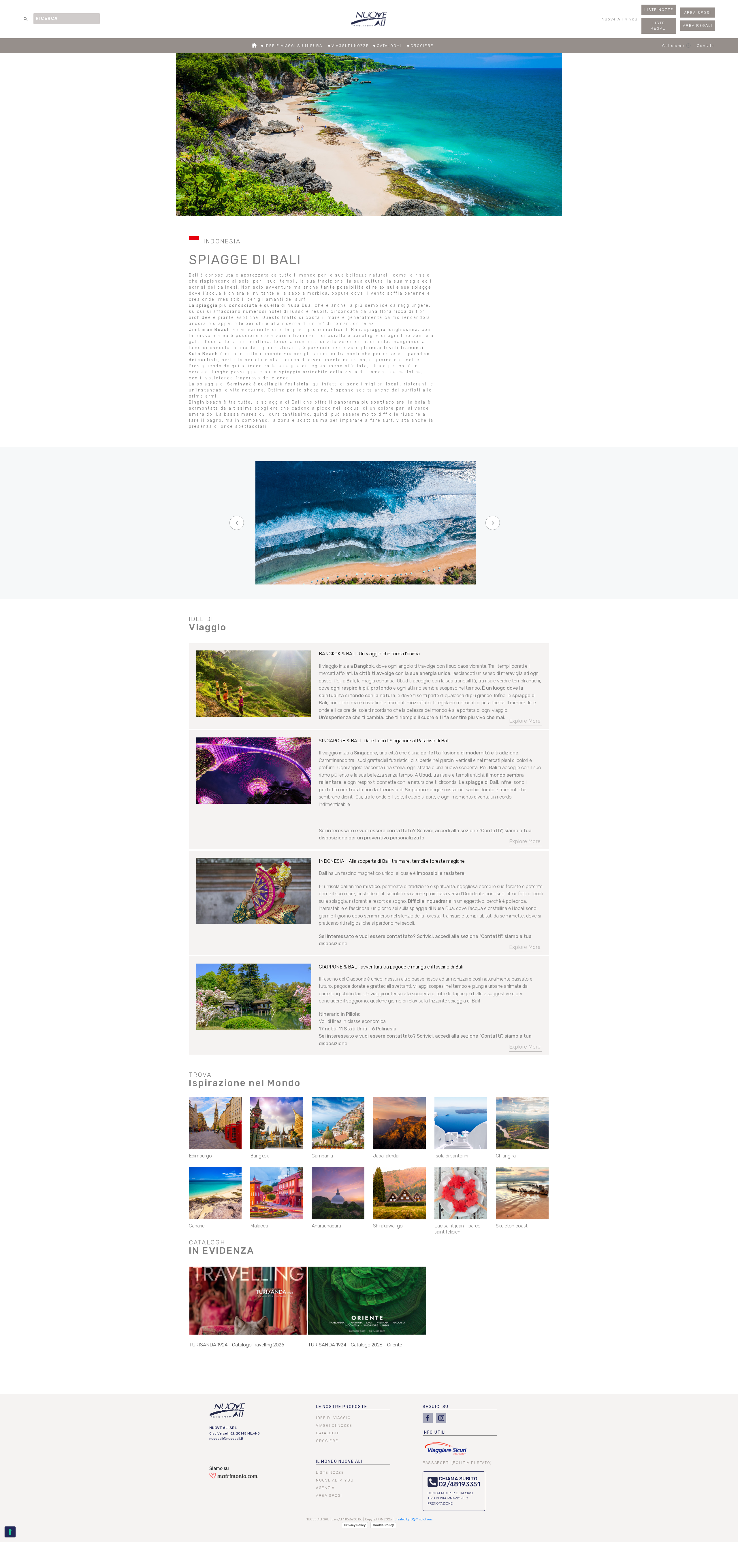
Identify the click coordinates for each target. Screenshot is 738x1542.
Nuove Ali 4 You (620, 19)
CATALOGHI (390, 45)
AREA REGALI (697, 25)
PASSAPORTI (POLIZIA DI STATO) (457, 1462)
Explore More (525, 721)
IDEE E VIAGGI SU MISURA (294, 45)
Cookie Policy (383, 1525)
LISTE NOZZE (658, 9)
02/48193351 (459, 1484)
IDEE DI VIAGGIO (333, 1418)
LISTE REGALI (659, 26)
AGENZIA (325, 1488)
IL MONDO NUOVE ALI (339, 1461)
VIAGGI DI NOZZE (350, 45)
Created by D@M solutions (413, 1519)
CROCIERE (422, 45)
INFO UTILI (434, 1432)
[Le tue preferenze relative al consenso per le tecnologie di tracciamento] (10, 1531)
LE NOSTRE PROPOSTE (341, 1406)
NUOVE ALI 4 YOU (334, 1480)
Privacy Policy (355, 1525)
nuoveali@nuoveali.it (226, 1439)
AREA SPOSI (697, 12)
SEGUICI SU (436, 1406)
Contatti (706, 45)
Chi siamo (677, 45)
